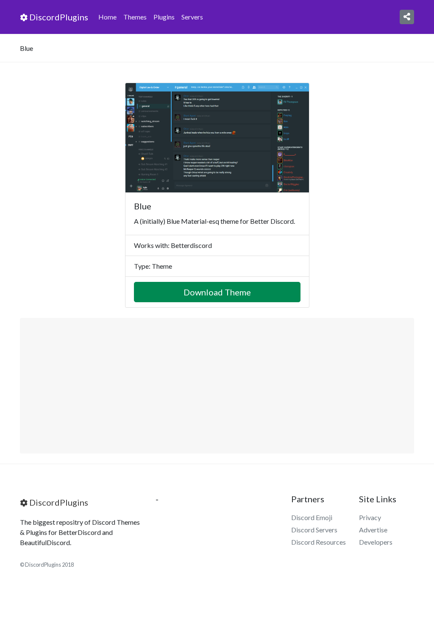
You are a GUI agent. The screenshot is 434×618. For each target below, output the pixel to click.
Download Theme (217, 292)
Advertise (373, 530)
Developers (375, 542)
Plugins (164, 17)
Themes (135, 17)
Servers (192, 17)
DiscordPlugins (58, 17)
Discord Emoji (311, 517)
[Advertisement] (217, 385)
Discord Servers (314, 530)
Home (107, 17)
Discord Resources (318, 542)
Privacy (370, 517)
